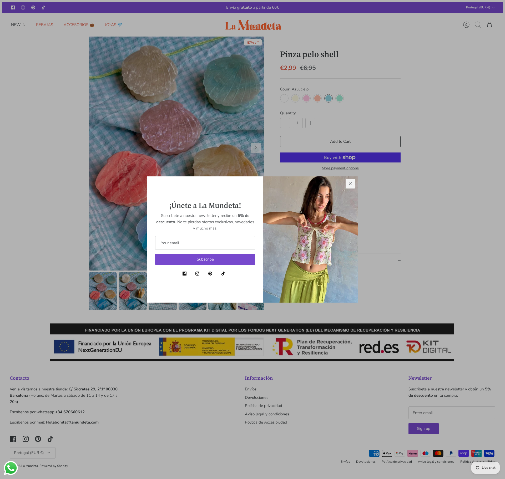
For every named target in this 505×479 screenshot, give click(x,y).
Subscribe (205, 259)
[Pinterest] (210, 273)
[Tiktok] (223, 273)
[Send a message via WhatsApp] (11, 468)
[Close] (350, 183)
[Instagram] (197, 273)
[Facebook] (184, 273)
